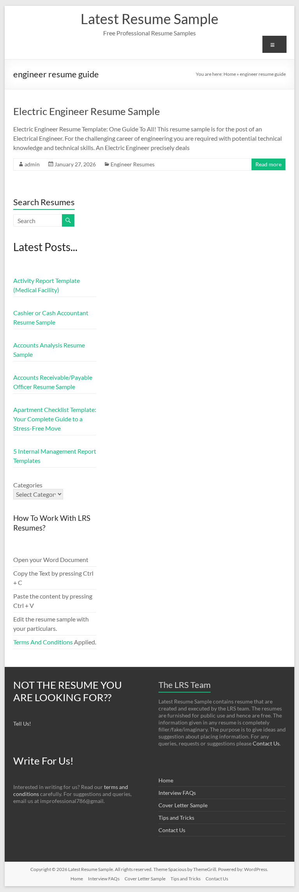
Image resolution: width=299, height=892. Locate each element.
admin (32, 164)
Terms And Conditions (43, 642)
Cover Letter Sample (183, 805)
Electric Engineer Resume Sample (86, 111)
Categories (27, 485)
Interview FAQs (177, 792)
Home (229, 74)
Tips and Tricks (176, 817)
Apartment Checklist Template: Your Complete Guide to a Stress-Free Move (54, 419)
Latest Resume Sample (149, 18)
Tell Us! (22, 723)
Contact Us (266, 743)
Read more (268, 164)
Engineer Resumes (133, 164)
